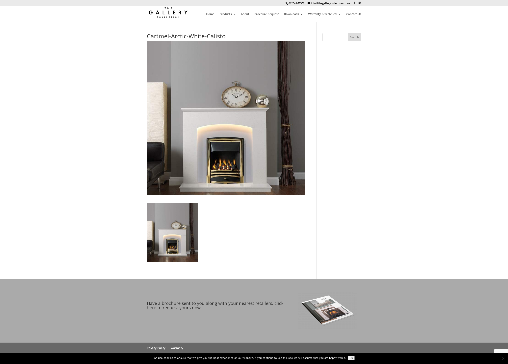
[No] (503, 358)
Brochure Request (266, 14)
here (151, 307)
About (245, 14)
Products (225, 14)
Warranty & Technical (322, 14)
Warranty (177, 348)
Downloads (291, 14)
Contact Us (353, 14)
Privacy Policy (156, 348)
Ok (351, 357)
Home (210, 14)
